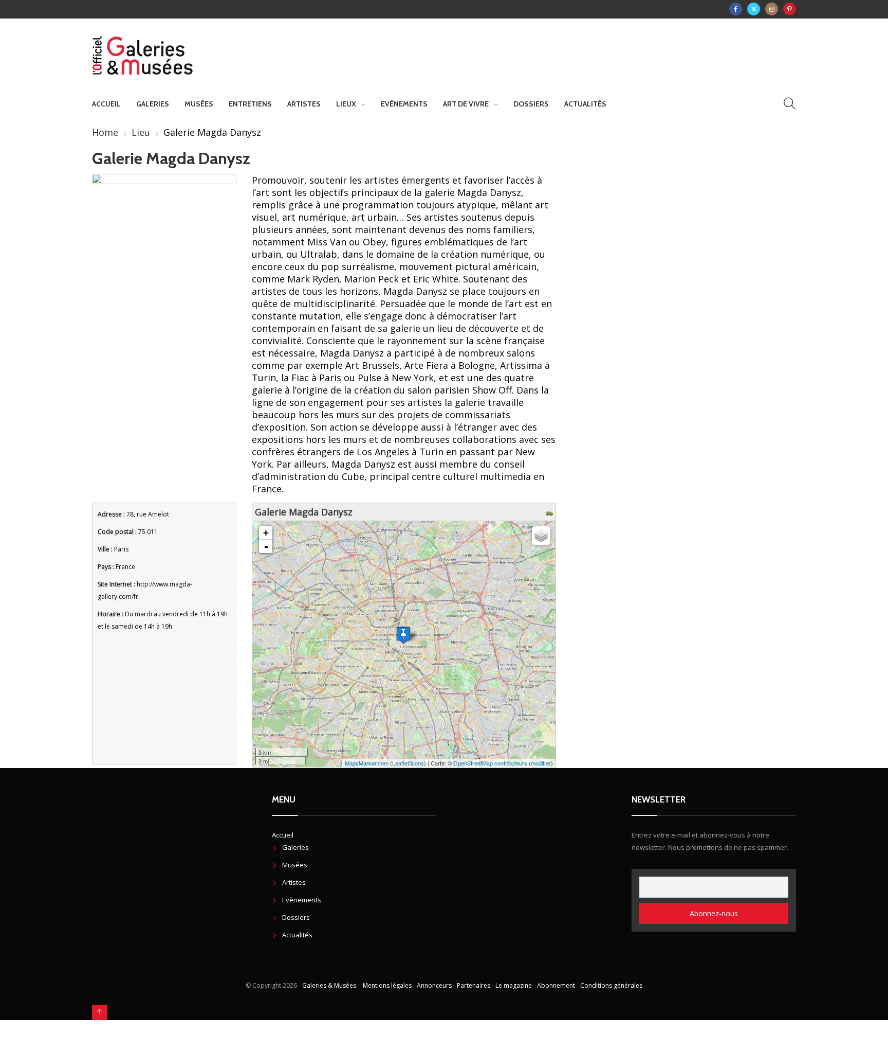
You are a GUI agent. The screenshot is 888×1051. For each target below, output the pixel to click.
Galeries (152, 104)
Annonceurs (434, 985)
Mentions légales (387, 985)
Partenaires (473, 985)
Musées (198, 104)
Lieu (141, 132)
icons (417, 763)
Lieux (346, 104)
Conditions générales (611, 985)
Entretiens (250, 104)
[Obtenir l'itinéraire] (551, 512)
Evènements (404, 104)
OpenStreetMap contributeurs (490, 763)
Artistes (304, 104)
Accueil (106, 104)
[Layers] (541, 535)
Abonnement (556, 985)
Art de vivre (466, 104)
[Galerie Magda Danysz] (403, 635)
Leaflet (400, 763)
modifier (541, 763)
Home (105, 132)
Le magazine (513, 985)
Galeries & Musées (329, 985)
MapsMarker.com (366, 763)
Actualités (585, 104)
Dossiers (531, 104)
